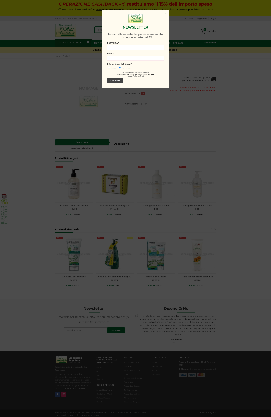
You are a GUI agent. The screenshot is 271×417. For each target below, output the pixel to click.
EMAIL (110, 53)
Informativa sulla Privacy (119, 64)
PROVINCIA (113, 43)
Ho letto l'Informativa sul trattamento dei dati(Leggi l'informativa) (135, 75)
